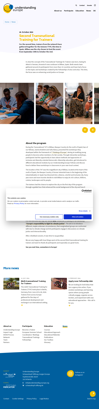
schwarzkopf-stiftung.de (34, 385)
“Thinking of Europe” (59, 152)
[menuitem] (76, 5)
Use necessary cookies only (49, 217)
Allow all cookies (77, 217)
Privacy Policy (19, 203)
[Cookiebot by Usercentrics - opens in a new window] (83, 191)
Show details (83, 211)
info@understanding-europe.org (37, 383)
